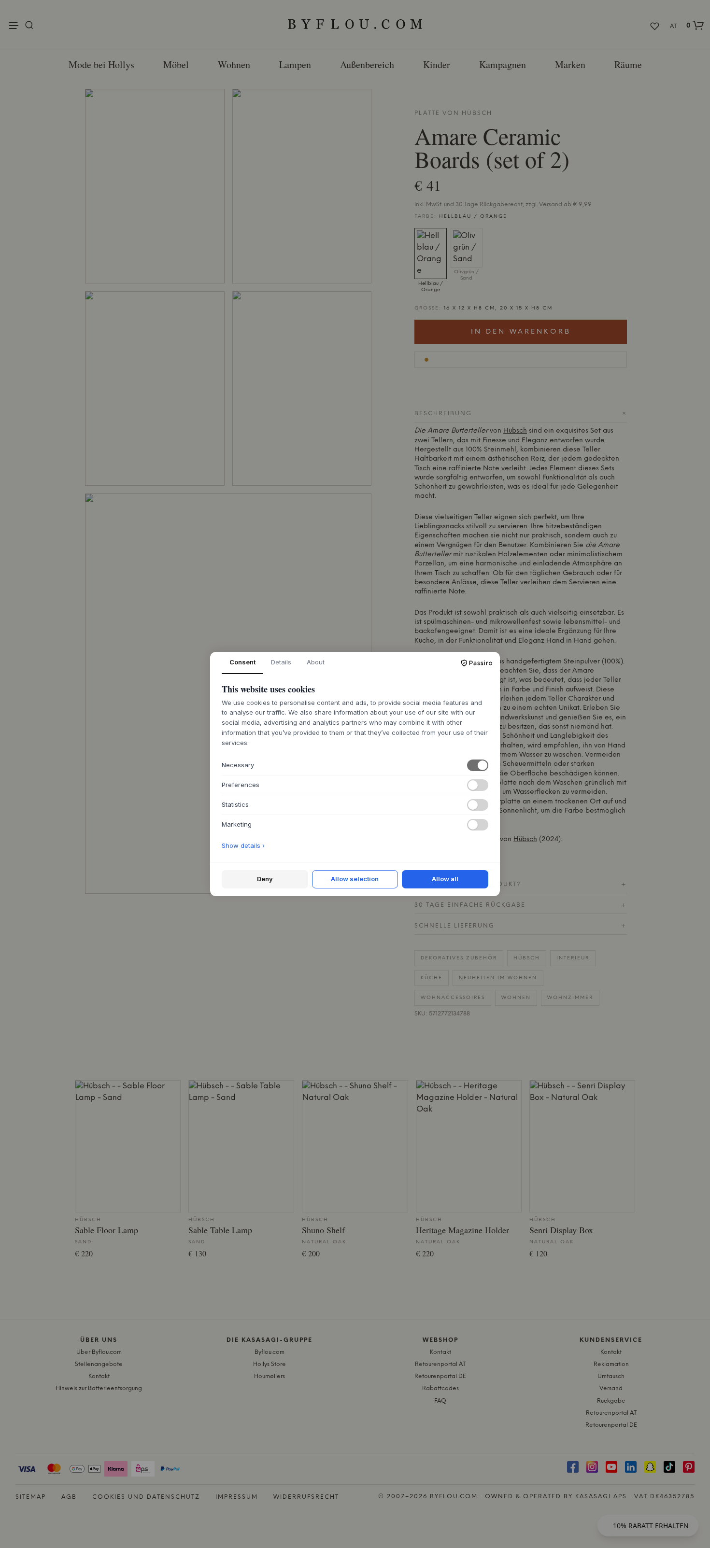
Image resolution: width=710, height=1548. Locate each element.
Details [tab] (281, 662)
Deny (265, 879)
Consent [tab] (242, 662)
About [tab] (316, 662)
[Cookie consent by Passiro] (476, 663)
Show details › (243, 845)
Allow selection (355, 879)
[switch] (477, 765)
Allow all (445, 879)
